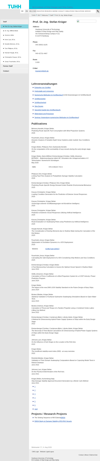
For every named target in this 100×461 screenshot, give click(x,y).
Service (88, 11)
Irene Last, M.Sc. (10, 39)
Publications (79, 11)
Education (40, 11)
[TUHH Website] (14, 4)
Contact (6, 71)
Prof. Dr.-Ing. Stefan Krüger (13, 26)
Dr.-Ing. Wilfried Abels (11, 30)
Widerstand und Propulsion (44, 114)
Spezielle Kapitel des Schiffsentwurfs (48, 110)
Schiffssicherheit (40, 102)
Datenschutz (93, 455)
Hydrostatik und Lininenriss (44, 91)
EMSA (63, 418)
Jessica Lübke (9, 35)
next (36, 409)
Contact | (81, 455)
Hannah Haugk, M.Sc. (12, 52)
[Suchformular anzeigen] (98, 11)
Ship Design (39, 106)
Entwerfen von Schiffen (43, 88)
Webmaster (36, 447)
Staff (51, 15)
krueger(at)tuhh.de (42, 71)
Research (48, 11)
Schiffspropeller (40, 99)
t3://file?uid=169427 (52, 249)
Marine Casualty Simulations (63, 11)
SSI (39, 15)
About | (87, 455)
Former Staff (7, 66)
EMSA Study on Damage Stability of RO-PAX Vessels (53, 421)
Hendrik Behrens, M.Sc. (12, 44)
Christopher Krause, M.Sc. (13, 57)
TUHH (34, 15)
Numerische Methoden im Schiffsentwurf (49, 95)
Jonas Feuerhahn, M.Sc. (12, 61)
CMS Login (35, 451)
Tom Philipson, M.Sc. (11, 48)
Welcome (32, 11)
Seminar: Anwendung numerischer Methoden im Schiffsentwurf (57, 117)
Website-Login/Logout (47, 451)
